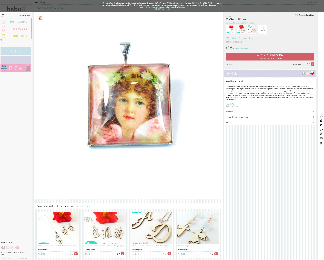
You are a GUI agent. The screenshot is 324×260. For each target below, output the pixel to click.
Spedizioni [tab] (230, 111)
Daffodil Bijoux (82, 206)
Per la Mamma (19, 28)
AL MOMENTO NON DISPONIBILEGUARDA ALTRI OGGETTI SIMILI (270, 56)
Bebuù (3, 252)
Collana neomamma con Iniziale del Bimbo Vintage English (104, 246)
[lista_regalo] (321, 143)
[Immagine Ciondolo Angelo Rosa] (40, 18)
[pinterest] (17, 249)
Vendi (3, 254)
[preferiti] (321, 130)
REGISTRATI (26, 15)
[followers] (321, 134)
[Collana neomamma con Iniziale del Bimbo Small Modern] (58, 228)
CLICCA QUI (159, 9)
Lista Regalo (20, 35)
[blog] (16, 55)
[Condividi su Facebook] (303, 73)
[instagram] (12, 249)
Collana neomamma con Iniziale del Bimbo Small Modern (57, 246)
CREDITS (25, 258)
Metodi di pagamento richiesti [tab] (237, 117)
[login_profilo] (321, 125)
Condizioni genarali (12, 252)
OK (168, 9)
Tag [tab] (227, 123)
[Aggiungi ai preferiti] (308, 64)
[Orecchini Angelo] (198, 228)
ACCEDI (18, 15)
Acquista (23, 252)
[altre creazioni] (230, 29)
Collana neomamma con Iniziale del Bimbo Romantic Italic (150, 246)
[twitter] (8, 249)
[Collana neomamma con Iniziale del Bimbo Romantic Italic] (151, 228)
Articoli (262, 29)
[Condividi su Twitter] (308, 73)
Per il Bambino (18, 21)
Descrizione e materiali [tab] (234, 81)
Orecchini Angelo (184, 246)
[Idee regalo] (16, 72)
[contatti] (321, 138)
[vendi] (16, 63)
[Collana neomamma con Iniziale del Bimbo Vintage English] (105, 228)
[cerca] (321, 116)
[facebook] (3, 249)
